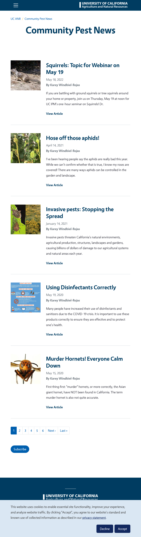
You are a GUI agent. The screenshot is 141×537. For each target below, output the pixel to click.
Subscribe (20, 449)
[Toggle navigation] (16, 5)
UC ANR (16, 18)
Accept (122, 529)
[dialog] (70, 518)
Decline (105, 529)
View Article (54, 113)
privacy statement (94, 517)
